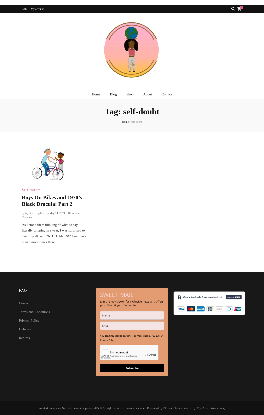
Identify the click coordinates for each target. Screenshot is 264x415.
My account (37, 9)
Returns (24, 338)
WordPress (202, 408)
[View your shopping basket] (239, 9)
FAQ (24, 9)
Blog (113, 94)
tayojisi (29, 213)
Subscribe (132, 368)
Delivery (25, 329)
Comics (167, 94)
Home (96, 94)
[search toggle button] (233, 9)
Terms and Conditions (34, 312)
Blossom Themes (172, 408)
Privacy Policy (29, 320)
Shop (130, 94)
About (147, 94)
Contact (24, 303)
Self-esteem (31, 190)
